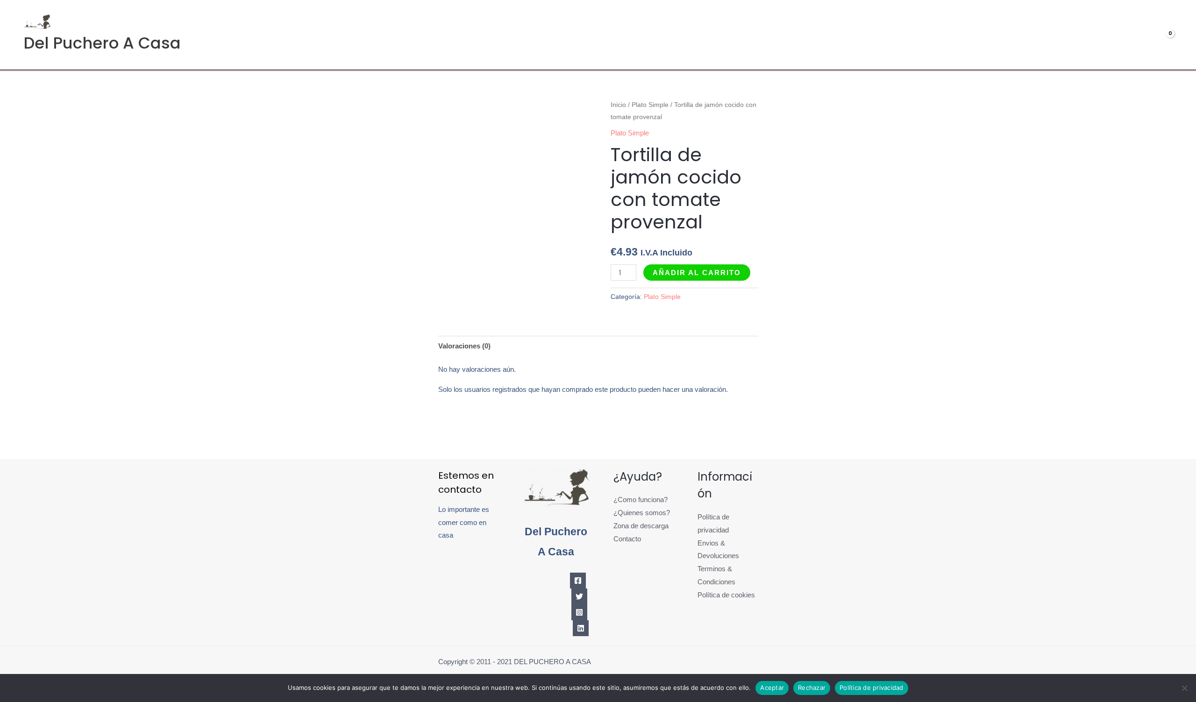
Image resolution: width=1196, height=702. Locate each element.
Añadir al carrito (697, 273)
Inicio (618, 104)
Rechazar (812, 687)
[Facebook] (578, 581)
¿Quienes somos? (641, 513)
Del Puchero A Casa (102, 43)
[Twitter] (579, 596)
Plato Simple (650, 104)
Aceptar (772, 687)
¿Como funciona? (640, 499)
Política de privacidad (872, 687)
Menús (1027, 34)
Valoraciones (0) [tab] (464, 346)
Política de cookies (726, 595)
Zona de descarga (641, 526)
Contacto (627, 539)
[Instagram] (579, 612)
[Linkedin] (581, 628)
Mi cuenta (1088, 34)
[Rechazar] (1184, 688)
